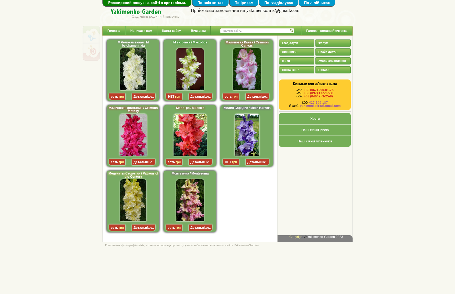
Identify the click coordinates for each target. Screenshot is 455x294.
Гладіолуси (290, 42)
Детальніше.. (143, 96)
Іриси (286, 60)
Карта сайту (171, 31)
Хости (315, 119)
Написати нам (141, 31)
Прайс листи (327, 51)
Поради (323, 69)
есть (114, 96)
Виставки (198, 31)
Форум (323, 42)
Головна (113, 31)
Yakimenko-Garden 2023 (325, 237)
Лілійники (289, 51)
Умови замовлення (332, 60)
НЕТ (171, 96)
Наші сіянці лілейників (315, 141)
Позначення (290, 69)
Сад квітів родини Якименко (156, 16)
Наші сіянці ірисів (315, 130)
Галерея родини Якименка (327, 31)
